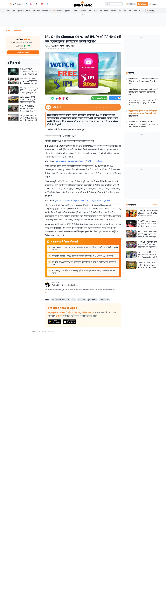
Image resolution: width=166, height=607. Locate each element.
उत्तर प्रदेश (36, 10)
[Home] (83, 4)
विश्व (135, 10)
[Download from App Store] (69, 321)
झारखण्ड (21, 10)
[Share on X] (67, 98)
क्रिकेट (84, 312)
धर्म (120, 10)
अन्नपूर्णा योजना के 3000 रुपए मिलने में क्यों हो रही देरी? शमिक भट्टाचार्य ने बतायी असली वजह (143, 92)
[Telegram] (47, 4)
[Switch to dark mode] (131, 4)
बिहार (28, 10)
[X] (36, 4)
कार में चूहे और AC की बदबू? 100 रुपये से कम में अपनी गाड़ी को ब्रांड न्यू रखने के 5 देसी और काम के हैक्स (84, 263)
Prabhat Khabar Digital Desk (66, 285)
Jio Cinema (92, 300)
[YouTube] (42, 4)
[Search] (122, 4)
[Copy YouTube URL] (59, 98)
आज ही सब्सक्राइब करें (23, 52)
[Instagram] (31, 4)
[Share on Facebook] (56, 98)
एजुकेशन (67, 10)
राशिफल (113, 10)
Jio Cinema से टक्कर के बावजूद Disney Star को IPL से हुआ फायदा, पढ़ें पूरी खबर (83, 200)
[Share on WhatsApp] (52, 98)
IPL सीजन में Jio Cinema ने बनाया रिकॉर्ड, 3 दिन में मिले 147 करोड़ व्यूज (79, 161)
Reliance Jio (104, 300)
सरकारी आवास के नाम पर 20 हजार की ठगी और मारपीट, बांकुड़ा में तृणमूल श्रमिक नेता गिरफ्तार (142, 102)
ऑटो (95, 10)
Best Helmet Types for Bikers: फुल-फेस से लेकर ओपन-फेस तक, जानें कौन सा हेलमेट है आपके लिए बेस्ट (85, 248)
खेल (125, 10)
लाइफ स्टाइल (104, 10)
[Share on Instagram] (63, 98)
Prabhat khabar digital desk (62, 46)
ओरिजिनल (58, 10)
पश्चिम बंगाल (46, 10)
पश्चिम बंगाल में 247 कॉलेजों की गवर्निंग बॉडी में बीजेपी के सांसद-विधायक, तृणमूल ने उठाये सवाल (143, 81)
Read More (48, 293)
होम (14, 10)
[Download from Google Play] (54, 321)
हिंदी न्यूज (59, 315)
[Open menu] (8, 10)
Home (8, 30)
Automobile (18, 30)
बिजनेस (75, 10)
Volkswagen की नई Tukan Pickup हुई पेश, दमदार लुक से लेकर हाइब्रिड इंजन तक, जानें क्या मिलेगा (83, 271)
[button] (83, 73)
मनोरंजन (83, 10)
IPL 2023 (81, 300)
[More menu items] (139, 10)
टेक (90, 10)
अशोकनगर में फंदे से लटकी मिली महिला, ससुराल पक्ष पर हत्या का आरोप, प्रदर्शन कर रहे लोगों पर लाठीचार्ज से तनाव (143, 124)
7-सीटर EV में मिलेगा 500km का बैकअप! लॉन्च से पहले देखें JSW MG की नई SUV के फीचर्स (82, 256)
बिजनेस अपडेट (71, 312)
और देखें (155, 205)
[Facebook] (26, 4)
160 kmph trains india (60, 300)
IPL (73, 300)
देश (130, 10)
